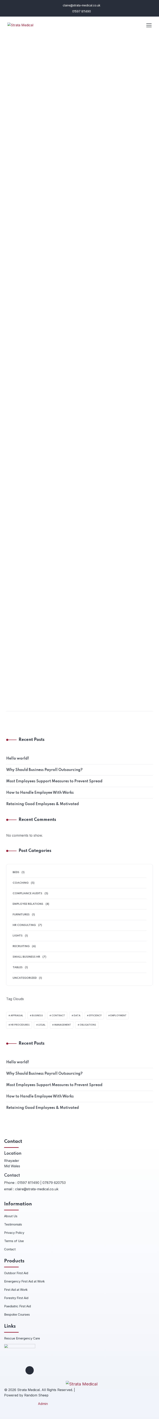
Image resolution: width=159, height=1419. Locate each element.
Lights (18, 935)
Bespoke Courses (17, 1314)
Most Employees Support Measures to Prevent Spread (76, 332)
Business (37, 1015)
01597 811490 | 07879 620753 (41, 1183)
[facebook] (29, 1370)
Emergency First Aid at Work (24, 1281)
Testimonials (13, 1224)
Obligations (88, 1025)
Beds (16, 872)
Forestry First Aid (16, 1298)
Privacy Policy (14, 1233)
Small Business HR (26, 957)
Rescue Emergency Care (22, 1338)
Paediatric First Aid (17, 1306)
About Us (10, 1216)
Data (77, 1015)
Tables (18, 967)
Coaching (20, 78)
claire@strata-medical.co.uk (81, 5)
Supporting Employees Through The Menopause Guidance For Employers (69, 494)
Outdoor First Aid (16, 1273)
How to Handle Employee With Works (40, 793)
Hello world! (17, 758)
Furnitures (21, 914)
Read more (18, 197)
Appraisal (17, 1015)
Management (62, 1025)
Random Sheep (36, 1395)
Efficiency (95, 1015)
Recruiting (21, 946)
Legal (42, 1025)
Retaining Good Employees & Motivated (42, 804)
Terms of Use (14, 1241)
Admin (43, 1404)
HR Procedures (20, 1025)
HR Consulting (23, 237)
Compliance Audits (26, 562)
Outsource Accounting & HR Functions (57, 656)
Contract (58, 1015)
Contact (10, 1249)
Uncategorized (25, 978)
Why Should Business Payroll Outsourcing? (63, 172)
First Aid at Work (16, 1290)
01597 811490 (81, 11)
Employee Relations (27, 396)
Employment (118, 1015)
